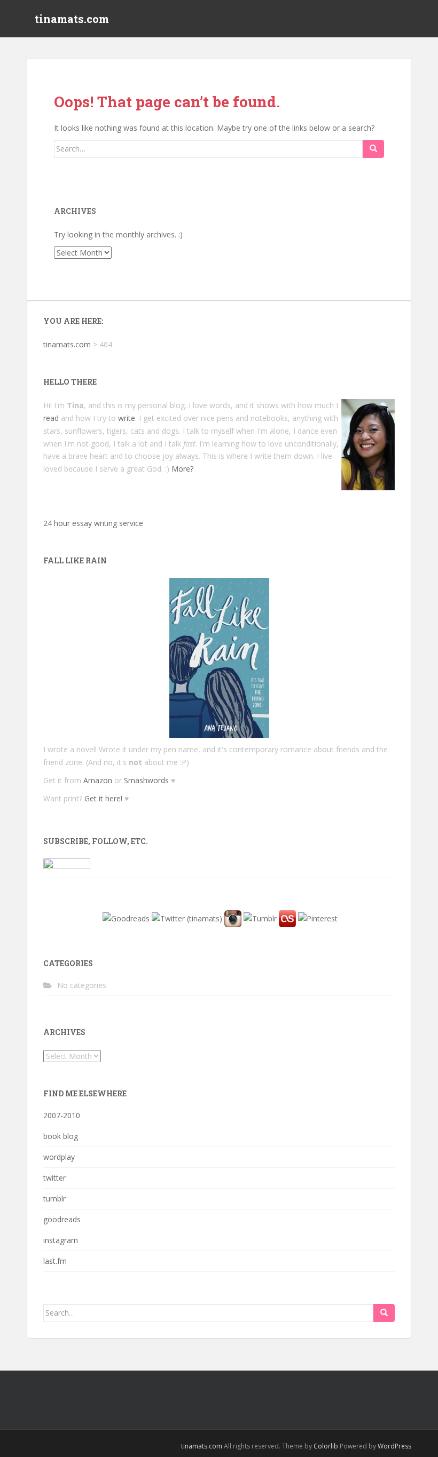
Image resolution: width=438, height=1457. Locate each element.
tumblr (54, 1198)
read (51, 418)
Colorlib (326, 1446)
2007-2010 (61, 1115)
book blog (60, 1136)
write (126, 418)
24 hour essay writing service (93, 523)
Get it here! (103, 798)
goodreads (62, 1219)
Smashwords (146, 780)
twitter (54, 1178)
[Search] (373, 149)
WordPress (394, 1446)
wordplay (59, 1157)
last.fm (55, 1261)
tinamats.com (72, 19)
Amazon (97, 780)
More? (182, 469)
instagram (60, 1240)
